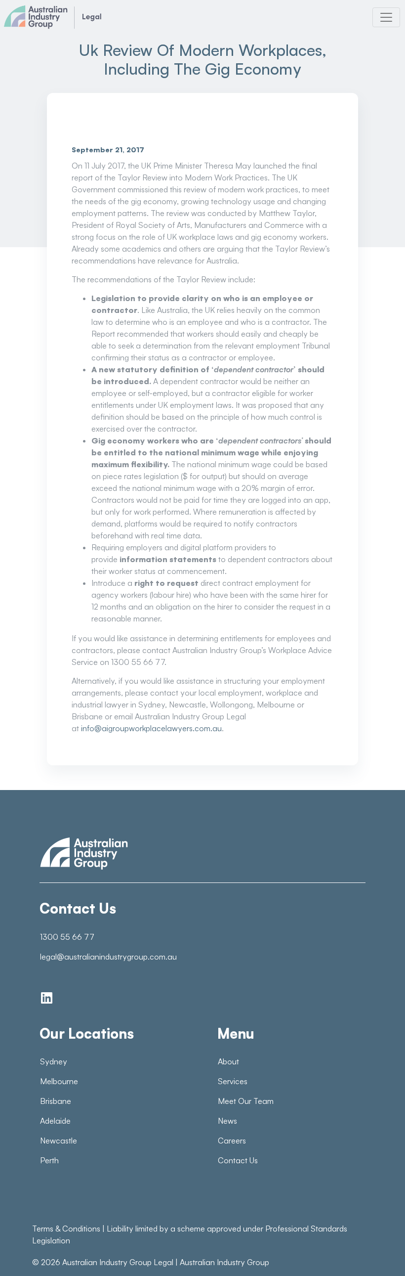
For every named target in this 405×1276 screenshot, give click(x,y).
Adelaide (55, 1121)
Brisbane (55, 1101)
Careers (232, 1140)
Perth (49, 1160)
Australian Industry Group (224, 1262)
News (227, 1121)
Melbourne (59, 1081)
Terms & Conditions (66, 1228)
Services (232, 1081)
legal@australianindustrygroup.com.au (108, 957)
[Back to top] (375, 1251)
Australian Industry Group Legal (117, 1262)
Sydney (53, 1061)
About (228, 1061)
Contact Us (238, 1160)
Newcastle (58, 1140)
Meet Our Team (246, 1101)
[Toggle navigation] (386, 17)
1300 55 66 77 (67, 937)
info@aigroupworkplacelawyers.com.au (151, 728)
